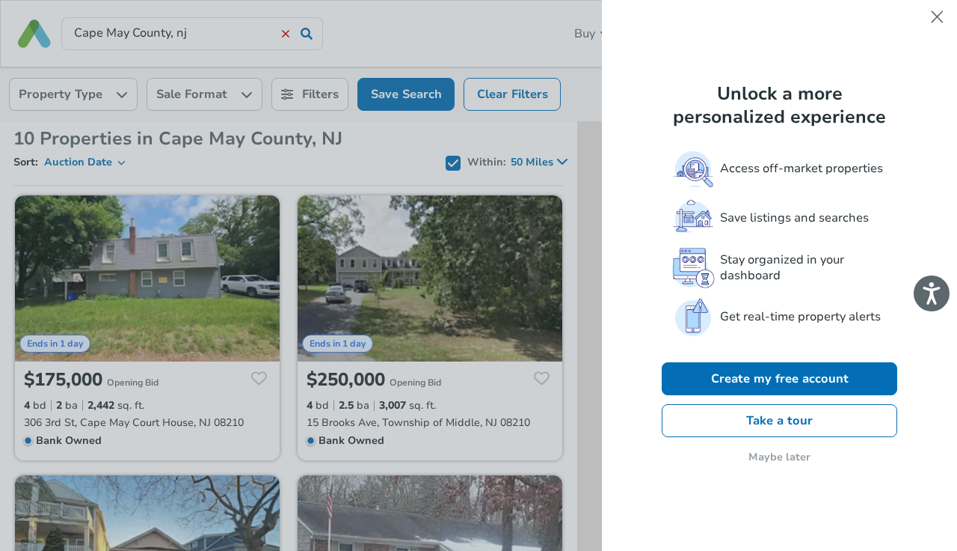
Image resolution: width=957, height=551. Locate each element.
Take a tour (779, 421)
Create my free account (780, 379)
